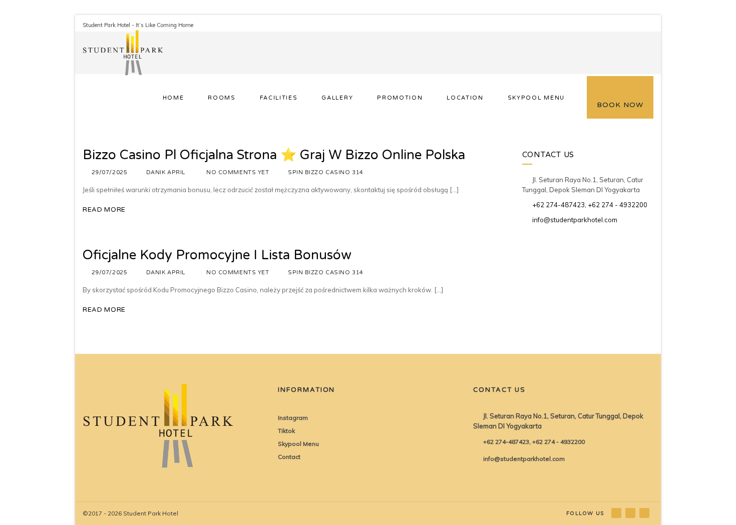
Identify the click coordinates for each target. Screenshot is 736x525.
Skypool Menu (298, 443)
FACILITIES (279, 98)
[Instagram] (631, 512)
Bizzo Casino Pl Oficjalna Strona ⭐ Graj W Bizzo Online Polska (274, 155)
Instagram (293, 417)
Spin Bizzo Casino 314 (325, 172)
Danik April (165, 172)
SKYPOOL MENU (536, 98)
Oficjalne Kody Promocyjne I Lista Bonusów (217, 255)
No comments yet (237, 172)
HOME (173, 98)
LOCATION (465, 98)
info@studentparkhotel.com (574, 220)
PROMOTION (400, 98)
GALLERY (337, 98)
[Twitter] (645, 512)
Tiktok (286, 430)
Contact (289, 456)
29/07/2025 (110, 172)
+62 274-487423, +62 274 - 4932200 (589, 205)
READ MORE (104, 210)
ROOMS (221, 98)
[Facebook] (617, 512)
